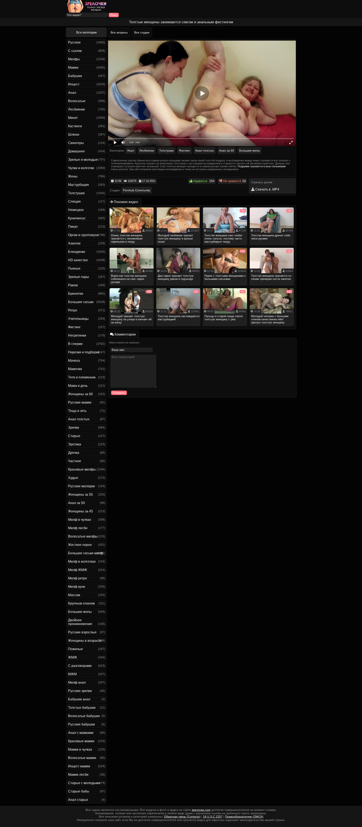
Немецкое (76, 210)
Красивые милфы (82, 469)
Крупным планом (81, 603)
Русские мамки (79, 402)
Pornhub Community (136, 190)
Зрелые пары (78, 277)
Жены (73, 176)
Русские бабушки (81, 724)
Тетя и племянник (82, 377)
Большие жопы (80, 611)
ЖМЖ (72, 657)
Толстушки (76, 193)
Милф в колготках (82, 561)
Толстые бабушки (82, 707)
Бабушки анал (79, 699)
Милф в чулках (79, 519)
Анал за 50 (76, 503)
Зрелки (73, 427)
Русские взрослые (82, 632)
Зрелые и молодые (83, 159)
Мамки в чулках (80, 749)
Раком (73, 285)
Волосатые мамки (82, 758)
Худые (73, 478)
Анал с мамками (80, 732)
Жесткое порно (80, 545)
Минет (73, 118)
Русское (74, 42)
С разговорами (80, 666)
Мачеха (74, 360)
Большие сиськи (80, 302)
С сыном (75, 51)
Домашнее (76, 151)
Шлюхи (73, 134)
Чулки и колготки (81, 168)
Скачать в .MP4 (267, 189)
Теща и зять (77, 411)
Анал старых (78, 799)
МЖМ (72, 674)
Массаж (74, 595)
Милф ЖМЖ (77, 570)
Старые (74, 436)
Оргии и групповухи (83, 235)
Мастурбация (78, 184)
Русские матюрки (81, 486)
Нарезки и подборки (83, 352)
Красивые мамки (81, 741)
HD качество (78, 260)
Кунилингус (77, 218)
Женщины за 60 (80, 394)
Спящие (74, 201)
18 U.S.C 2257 (212, 816)
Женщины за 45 (80, 511)
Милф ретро (77, 578)
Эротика (74, 444)
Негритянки (77, 335)
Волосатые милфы (83, 536)
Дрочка (73, 452)
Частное (74, 461)
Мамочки (75, 369)
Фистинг (74, 327)
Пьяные (74, 268)
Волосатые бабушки (84, 716)
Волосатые (76, 101)
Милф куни (76, 586)
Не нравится (231, 181)
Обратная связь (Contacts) (182, 816)
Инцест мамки (79, 766)
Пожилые (75, 649)
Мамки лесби (78, 774)
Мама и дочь (78, 385)
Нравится (200, 181)
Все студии (141, 32)
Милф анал (77, 682)
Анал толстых (78, 419)
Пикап (73, 226)
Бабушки (75, 76)
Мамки (73, 67)
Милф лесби (77, 528)
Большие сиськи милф (85, 553)
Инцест (73, 84)
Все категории (86, 32)
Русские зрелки (80, 691)
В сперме (75, 344)
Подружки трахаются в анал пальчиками (262, 166)
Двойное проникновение (80, 622)
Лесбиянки (76, 109)
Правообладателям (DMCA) (244, 816)
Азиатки (74, 243)
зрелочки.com (201, 810)
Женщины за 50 (80, 494)
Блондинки (76, 251)
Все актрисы (119, 32)
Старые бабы (78, 791)
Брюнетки (75, 293)
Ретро (72, 310)
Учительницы (78, 318)
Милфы (74, 59)
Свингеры (76, 143)
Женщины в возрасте (85, 640)
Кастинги (75, 126)
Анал (72, 92)
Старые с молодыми (84, 783)
